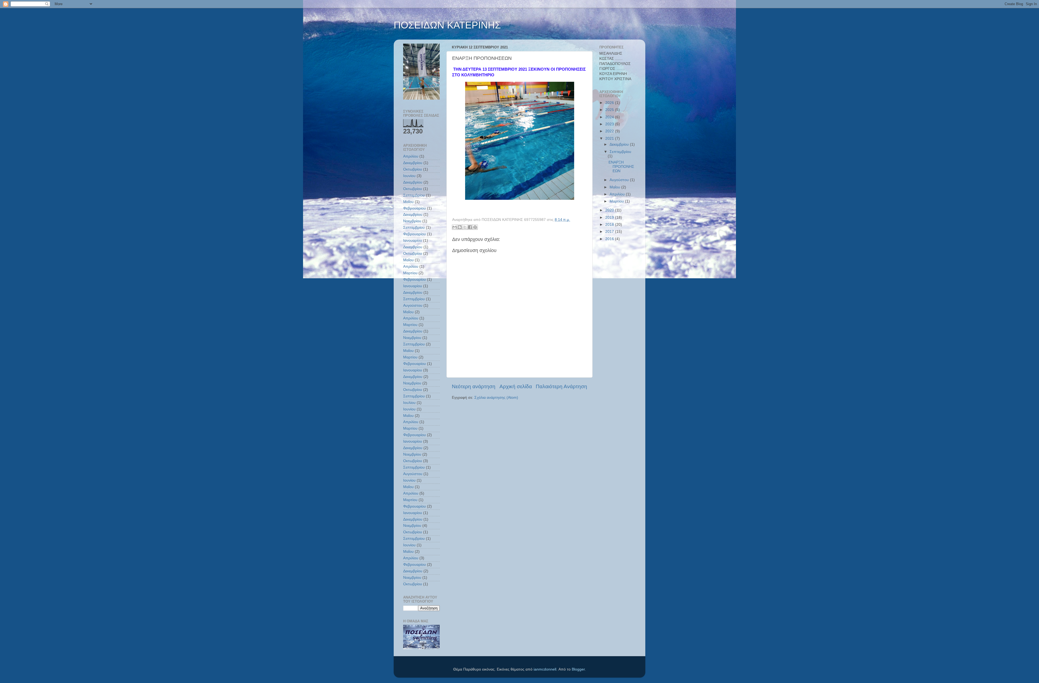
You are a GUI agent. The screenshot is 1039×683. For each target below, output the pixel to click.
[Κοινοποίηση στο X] (465, 227)
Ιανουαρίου (412, 240)
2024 (610, 117)
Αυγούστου (412, 305)
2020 (610, 210)
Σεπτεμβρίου (414, 195)
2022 (610, 131)
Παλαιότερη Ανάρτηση (561, 386)
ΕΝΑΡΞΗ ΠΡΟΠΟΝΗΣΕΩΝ (621, 166)
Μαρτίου (410, 273)
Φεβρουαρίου (414, 208)
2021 (610, 138)
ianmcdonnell (545, 669)
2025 (610, 110)
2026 (610, 103)
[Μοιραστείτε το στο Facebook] (470, 227)
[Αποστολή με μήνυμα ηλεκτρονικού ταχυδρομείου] (454, 227)
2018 (610, 225)
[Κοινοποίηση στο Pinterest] (475, 227)
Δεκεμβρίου (412, 163)
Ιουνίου (409, 176)
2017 (610, 232)
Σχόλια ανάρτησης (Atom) (496, 398)
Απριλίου (410, 156)
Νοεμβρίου (412, 221)
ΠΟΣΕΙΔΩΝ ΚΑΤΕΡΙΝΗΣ (447, 25)
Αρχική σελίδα (515, 386)
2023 (610, 124)
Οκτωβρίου (412, 169)
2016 (610, 239)
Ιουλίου (409, 403)
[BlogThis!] (459, 227)
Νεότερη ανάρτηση (473, 386)
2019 (610, 217)
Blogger (578, 669)
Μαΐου (408, 202)
